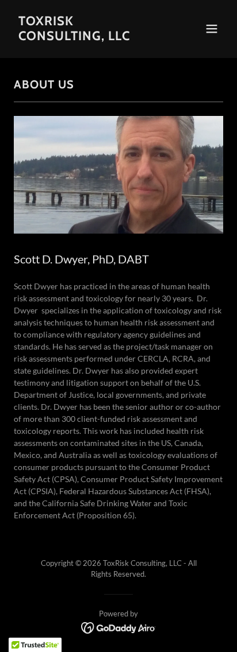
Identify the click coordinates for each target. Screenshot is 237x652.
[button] (211, 28)
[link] (87, 37)
